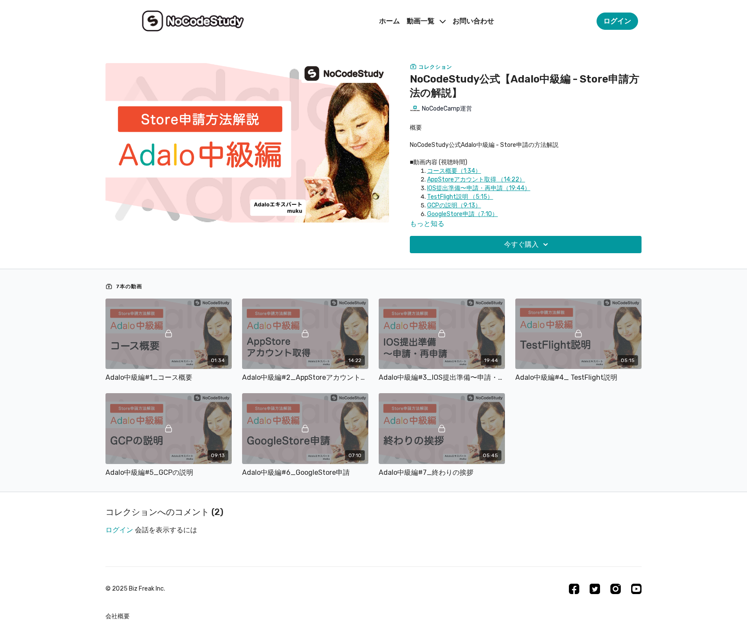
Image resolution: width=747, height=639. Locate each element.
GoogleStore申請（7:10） (462, 214)
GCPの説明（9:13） (454, 205)
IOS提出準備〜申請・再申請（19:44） (478, 188)
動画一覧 (421, 21)
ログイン (119, 530)
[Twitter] (595, 589)
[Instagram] (615, 589)
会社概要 (117, 616)
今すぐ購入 (521, 244)
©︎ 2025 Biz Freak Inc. (135, 589)
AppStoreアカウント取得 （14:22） (476, 179)
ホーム (389, 21)
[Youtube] (636, 589)
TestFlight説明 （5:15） (460, 196)
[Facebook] (574, 589)
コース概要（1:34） (454, 171)
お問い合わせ (473, 21)
